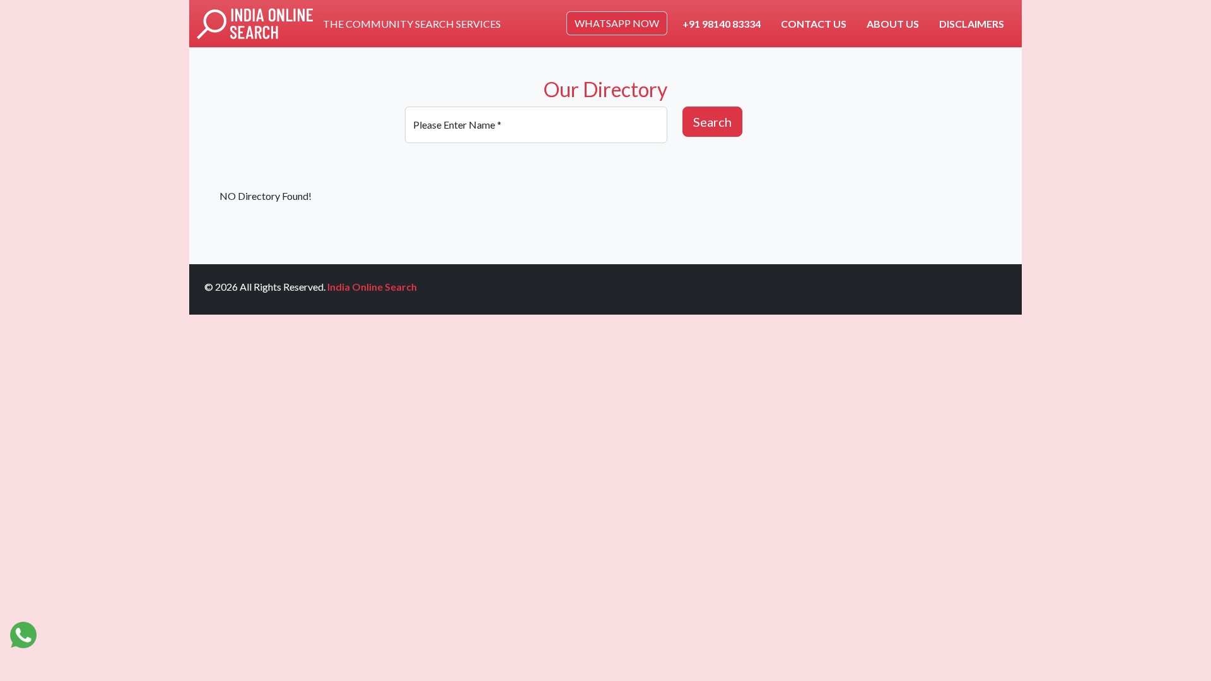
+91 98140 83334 (721, 24)
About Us (893, 24)
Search (712, 121)
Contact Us (813, 24)
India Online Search (372, 287)
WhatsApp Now (617, 23)
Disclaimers (971, 24)
